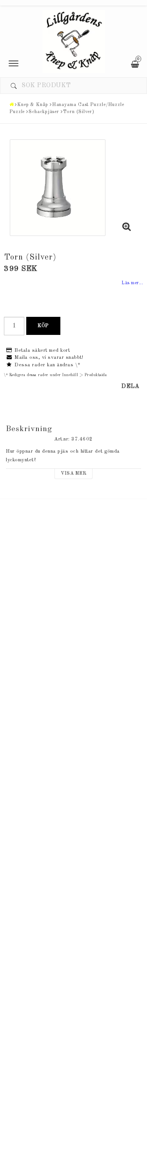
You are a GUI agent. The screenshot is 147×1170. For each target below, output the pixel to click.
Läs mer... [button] (132, 283)
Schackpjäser (44, 112)
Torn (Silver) (78, 112)
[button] (126, 228)
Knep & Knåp (32, 104)
